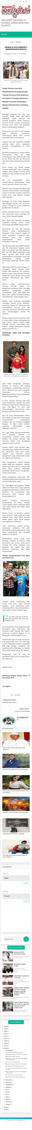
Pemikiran (17, 695)
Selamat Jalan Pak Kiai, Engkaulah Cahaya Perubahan (14, 748)
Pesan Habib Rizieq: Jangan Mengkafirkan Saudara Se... (16, 1072)
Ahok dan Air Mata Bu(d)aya (22, 711)
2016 (5, 1048)
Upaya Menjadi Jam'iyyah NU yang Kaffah (14, 833)
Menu (4, 34)
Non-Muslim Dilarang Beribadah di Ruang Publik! (16, 1068)
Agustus (8, 1087)
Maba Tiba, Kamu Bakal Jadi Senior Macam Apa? (15, 769)
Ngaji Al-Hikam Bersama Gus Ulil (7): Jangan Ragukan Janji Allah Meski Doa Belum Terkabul (21, 991)
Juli (7, 1089)
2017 (5, 1046)
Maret (8, 1099)
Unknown (5, 873)
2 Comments (22, 53)
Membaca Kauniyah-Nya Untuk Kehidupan (16, 1064)
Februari (8, 1101)
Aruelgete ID (22, 717)
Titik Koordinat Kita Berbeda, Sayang (14, 1066)
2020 (5, 1038)
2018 (5, 1043)
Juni (7, 1092)
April (7, 1097)
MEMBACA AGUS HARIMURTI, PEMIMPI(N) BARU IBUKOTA (16, 1059)
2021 (5, 1036)
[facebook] (21, 1)
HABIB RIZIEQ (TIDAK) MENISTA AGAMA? (16, 1054)
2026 (5, 1026)
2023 (5, 1031)
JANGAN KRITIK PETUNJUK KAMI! (19, 953)
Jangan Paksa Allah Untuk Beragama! (15, 1077)
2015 (5, 1107)
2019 (5, 1041)
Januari (8, 1104)
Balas (26, 883)
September (9, 1084)
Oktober (8, 1082)
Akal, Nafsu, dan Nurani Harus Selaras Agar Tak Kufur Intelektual (15, 856)
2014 (5, 1109)
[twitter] (23, 1)
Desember (9, 1050)
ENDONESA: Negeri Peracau (9, 702)
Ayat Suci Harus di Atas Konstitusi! (14, 1075)
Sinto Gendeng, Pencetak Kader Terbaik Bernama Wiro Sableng (15, 791)
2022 (5, 1033)
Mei (7, 1094)
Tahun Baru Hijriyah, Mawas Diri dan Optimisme (15, 812)
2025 (5, 1028)
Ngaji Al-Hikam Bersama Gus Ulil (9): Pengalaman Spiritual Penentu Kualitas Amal (21, 1005)
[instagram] (26, 1)
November (9, 1080)
